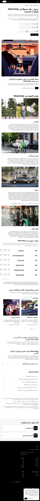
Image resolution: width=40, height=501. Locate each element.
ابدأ (36, 88)
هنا (29, 495)
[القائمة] (1, 1)
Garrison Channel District (16, 255)
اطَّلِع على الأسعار (34, 34)
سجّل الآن (4, 1)
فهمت (26, 498)
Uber (38, 1)
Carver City (20, 260)
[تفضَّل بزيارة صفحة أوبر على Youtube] (16, 482)
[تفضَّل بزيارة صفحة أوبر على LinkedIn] (19, 482)
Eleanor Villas (20, 275)
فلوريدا (31, 5)
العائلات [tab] (31, 297)
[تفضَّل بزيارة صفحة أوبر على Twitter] (12, 482)
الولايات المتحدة (35, 5)
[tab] (22, 297)
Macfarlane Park (19, 270)
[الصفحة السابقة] (5, 279)
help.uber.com (36, 404)
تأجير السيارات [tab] (26, 297)
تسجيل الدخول (9, 1)
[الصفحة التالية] (3, 279)
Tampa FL (21, 250)
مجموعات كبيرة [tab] (35, 297)
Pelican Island (20, 265)
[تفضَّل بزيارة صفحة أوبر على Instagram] (14, 482)
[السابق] (34, 329)
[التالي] (31, 329)
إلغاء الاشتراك (30, 498)
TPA (36, 250)
